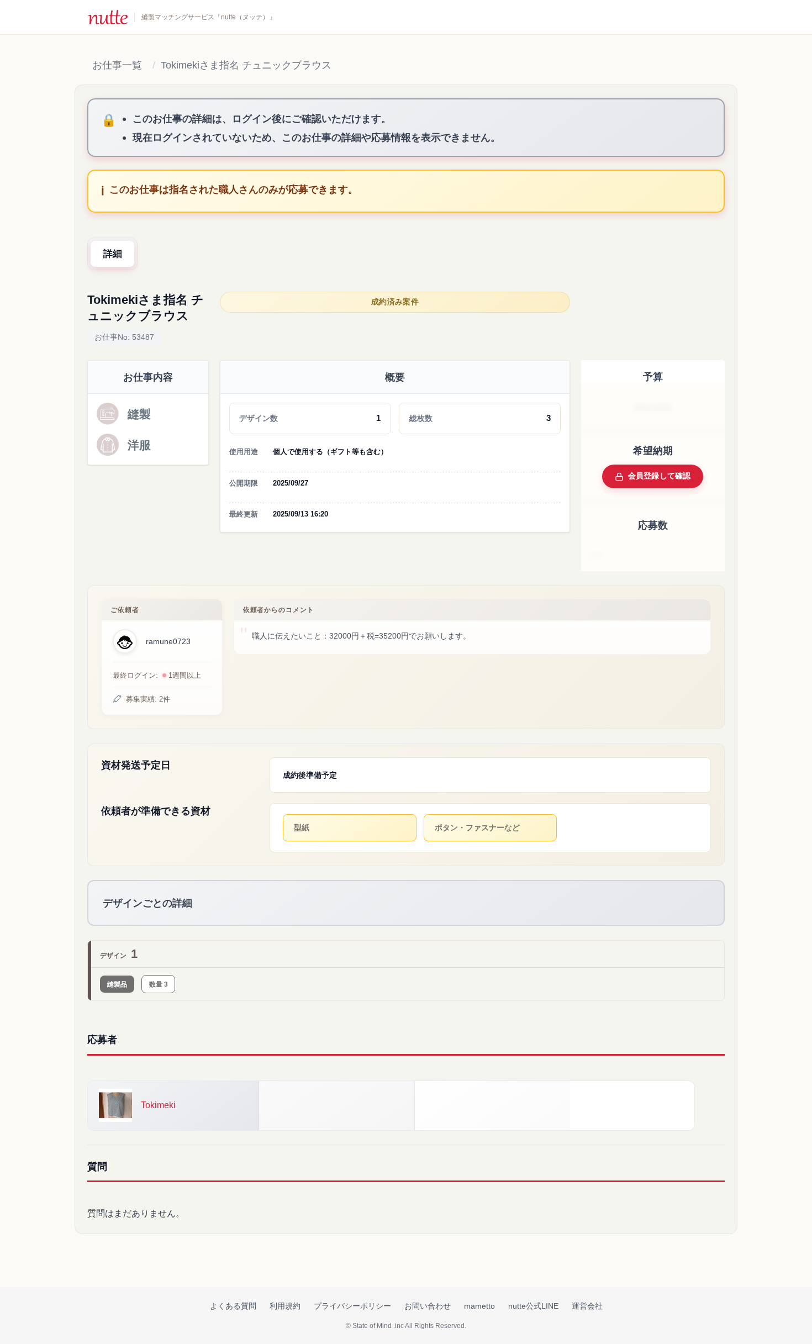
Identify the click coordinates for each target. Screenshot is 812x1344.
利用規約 (285, 1305)
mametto (479, 1305)
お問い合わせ (427, 1305)
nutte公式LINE (533, 1305)
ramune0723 (168, 641)
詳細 (112, 254)
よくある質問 (233, 1305)
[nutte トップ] (108, 17)
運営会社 (587, 1305)
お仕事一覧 (117, 65)
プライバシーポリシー (352, 1305)
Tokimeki (158, 1105)
